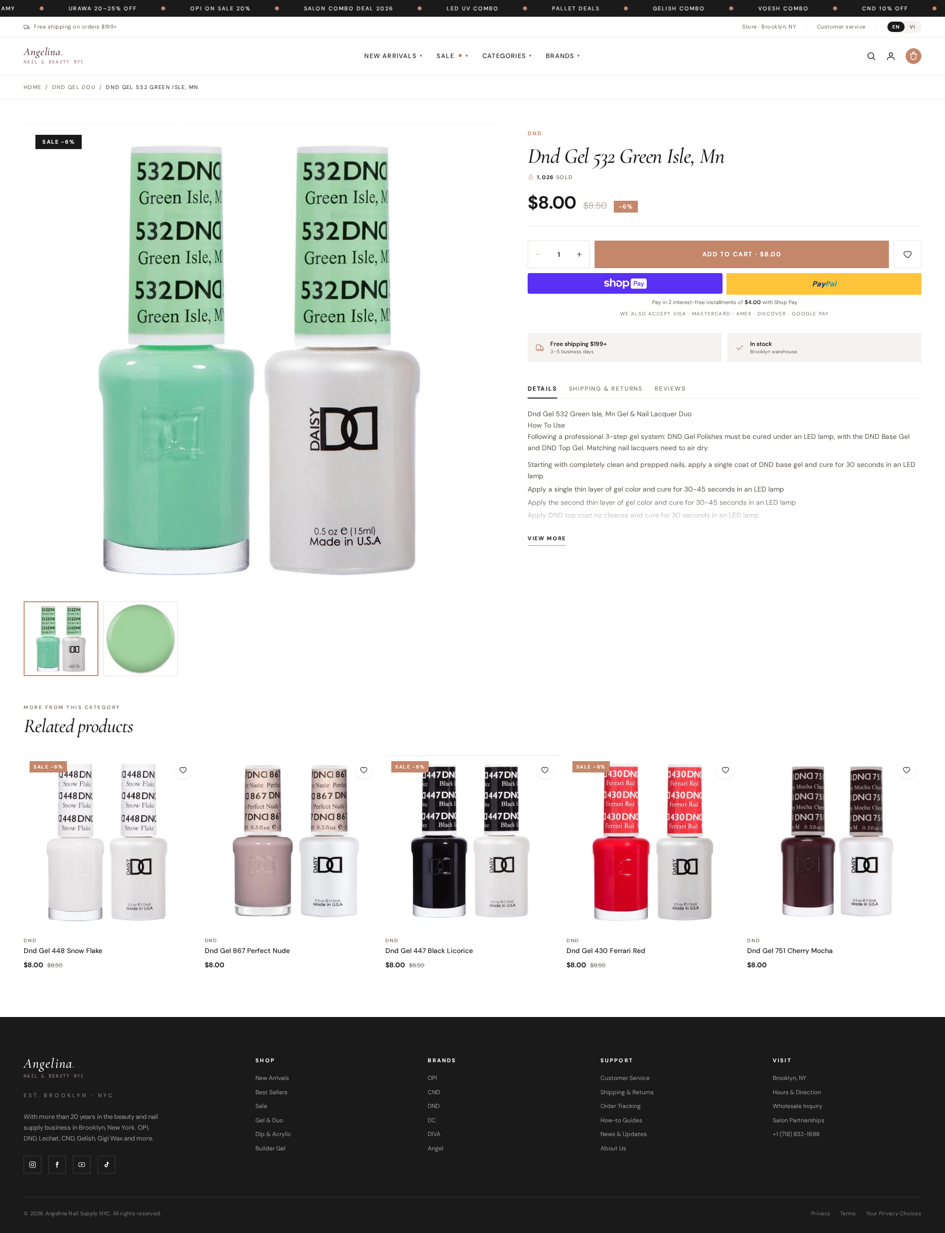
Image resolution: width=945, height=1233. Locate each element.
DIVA (434, 1134)
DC (432, 1120)
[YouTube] (82, 1164)
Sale (453, 56)
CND (434, 1092)
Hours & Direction (797, 1092)
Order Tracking (620, 1106)
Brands (563, 56)
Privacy (820, 1213)
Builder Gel (270, 1148)
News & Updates (623, 1134)
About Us (613, 1148)
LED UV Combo (425, 8)
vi (912, 27)
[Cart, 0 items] (913, 56)
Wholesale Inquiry (797, 1106)
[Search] (871, 56)
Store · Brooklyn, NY (769, 26)
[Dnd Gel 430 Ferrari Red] (654, 842)
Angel (435, 1148)
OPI (432, 1078)
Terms (848, 1213)
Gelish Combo (631, 8)
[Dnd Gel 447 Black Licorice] (472, 842)
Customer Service (625, 1078)
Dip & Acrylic (273, 1134)
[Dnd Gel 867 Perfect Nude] (292, 842)
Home (32, 87)
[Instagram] (32, 1164)
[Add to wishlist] (907, 254)
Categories (507, 56)
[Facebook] (57, 1164)
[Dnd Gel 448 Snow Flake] (111, 842)
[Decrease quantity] (538, 254)
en (896, 27)
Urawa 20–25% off (55, 8)
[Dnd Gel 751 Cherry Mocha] (834, 842)
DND (535, 133)
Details (542, 389)
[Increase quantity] (579, 254)
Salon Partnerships (798, 1120)
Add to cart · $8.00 (742, 254)
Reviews (670, 389)
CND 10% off (837, 8)
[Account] (891, 56)
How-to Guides (621, 1120)
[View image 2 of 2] (140, 638)
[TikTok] (106, 1164)
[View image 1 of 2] (61, 638)
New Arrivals (393, 56)
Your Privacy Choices (894, 1213)
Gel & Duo (269, 1120)
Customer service (841, 26)
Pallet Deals (528, 8)
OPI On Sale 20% (172, 8)
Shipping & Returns (606, 389)
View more (547, 538)
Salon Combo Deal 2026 (300, 8)
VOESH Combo (735, 8)
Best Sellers (271, 1092)
